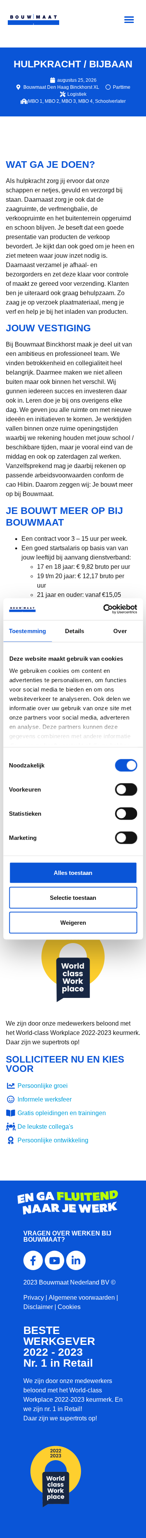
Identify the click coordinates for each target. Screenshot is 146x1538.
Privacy (33, 1297)
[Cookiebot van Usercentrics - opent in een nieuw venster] (104, 609)
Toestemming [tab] (27, 630)
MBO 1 (35, 101)
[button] (129, 20)
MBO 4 (85, 101)
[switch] (126, 789)
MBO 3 (69, 101)
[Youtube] (54, 1260)
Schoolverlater (110, 101)
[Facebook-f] (33, 1260)
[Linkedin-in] (76, 1260)
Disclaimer (38, 1307)
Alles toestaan (73, 872)
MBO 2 (52, 101)
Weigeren (73, 922)
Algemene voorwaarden (82, 1297)
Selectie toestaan (73, 897)
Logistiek (76, 94)
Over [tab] (120, 630)
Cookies (69, 1307)
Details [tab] (74, 630)
